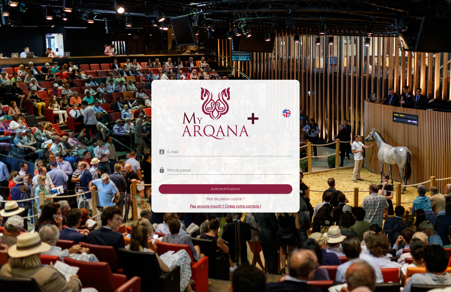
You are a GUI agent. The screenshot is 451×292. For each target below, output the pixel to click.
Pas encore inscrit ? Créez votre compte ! (225, 206)
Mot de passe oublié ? (225, 199)
